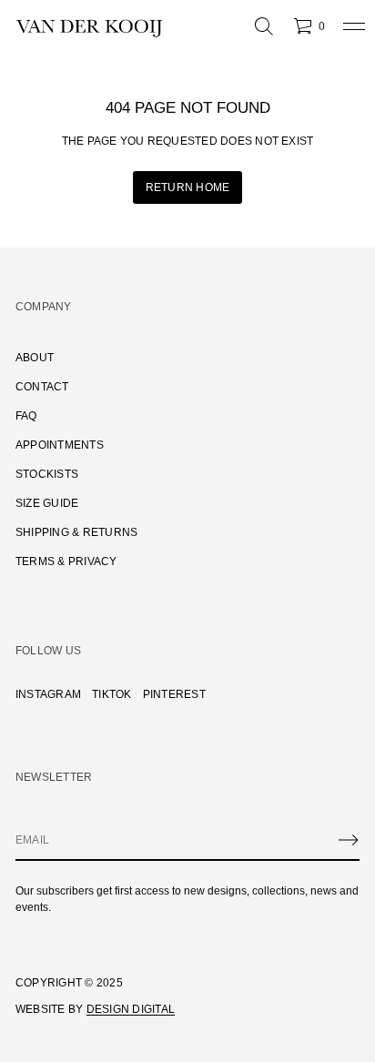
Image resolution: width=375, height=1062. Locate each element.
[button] (264, 26)
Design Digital (130, 1009)
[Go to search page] (264, 26)
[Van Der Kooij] (89, 26)
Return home (188, 187)
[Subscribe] (349, 840)
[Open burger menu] (354, 26)
